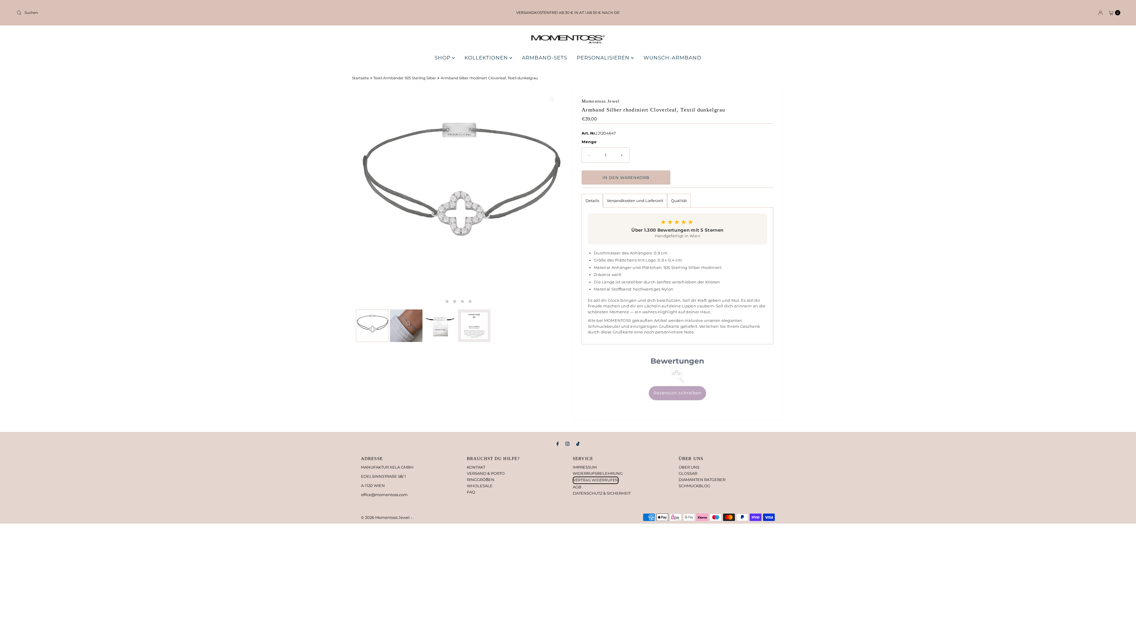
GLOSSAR (688, 473)
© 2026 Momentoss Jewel (386, 517)
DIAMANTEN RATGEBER (702, 479)
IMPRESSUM (585, 467)
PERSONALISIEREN (604, 58)
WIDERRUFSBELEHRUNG (598, 473)
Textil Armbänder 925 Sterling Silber (404, 78)
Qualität (679, 200)
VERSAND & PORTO (486, 473)
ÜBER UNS (689, 467)
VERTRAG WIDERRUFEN (595, 480)
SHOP (443, 58)
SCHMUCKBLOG (694, 485)
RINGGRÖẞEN (480, 479)
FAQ (471, 492)
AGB (577, 487)
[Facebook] (557, 444)
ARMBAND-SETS (544, 58)
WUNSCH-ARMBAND (672, 58)
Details (592, 200)
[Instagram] (567, 444)
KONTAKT (476, 467)
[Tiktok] (578, 444)
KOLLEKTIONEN (486, 58)
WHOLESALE (480, 485)
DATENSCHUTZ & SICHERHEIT (602, 493)
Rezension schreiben (677, 393)
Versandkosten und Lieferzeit (635, 200)
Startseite (360, 78)
